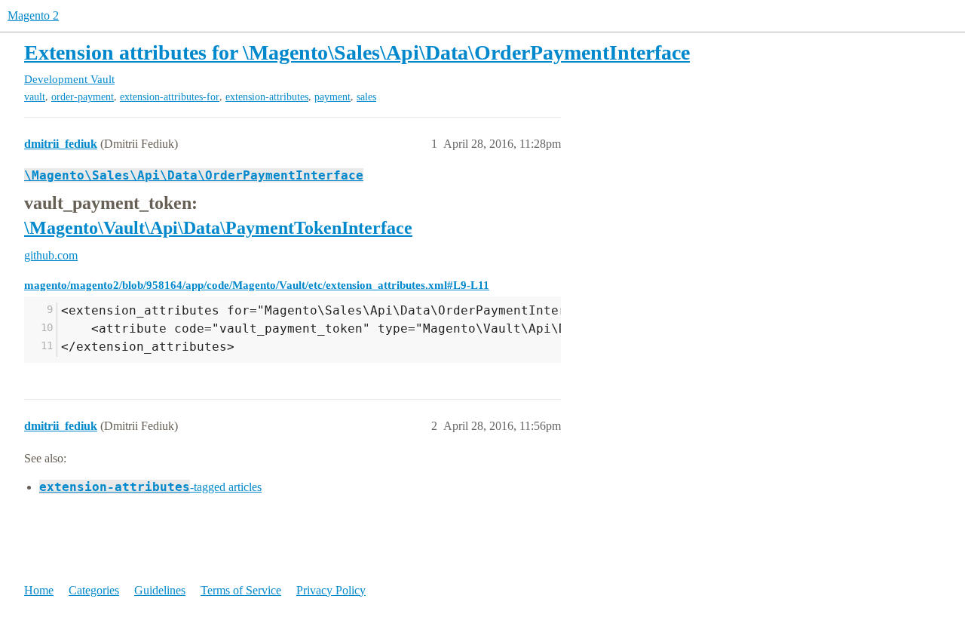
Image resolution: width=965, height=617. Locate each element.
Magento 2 (33, 15)
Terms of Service (241, 590)
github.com (51, 255)
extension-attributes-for (169, 97)
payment (332, 97)
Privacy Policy (331, 590)
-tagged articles (150, 486)
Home (39, 590)
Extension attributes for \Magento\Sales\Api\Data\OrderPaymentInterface (357, 52)
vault (34, 97)
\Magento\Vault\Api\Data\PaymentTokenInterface (218, 228)
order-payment (82, 97)
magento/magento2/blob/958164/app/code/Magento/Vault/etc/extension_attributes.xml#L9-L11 (256, 284)
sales (366, 97)
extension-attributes (266, 97)
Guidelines (159, 590)
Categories (94, 590)
